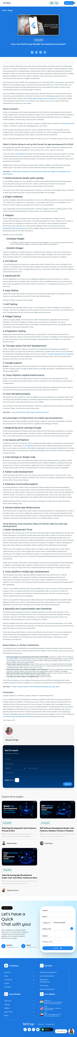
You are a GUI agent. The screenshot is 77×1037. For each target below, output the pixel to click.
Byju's (6, 1015)
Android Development (48, 972)
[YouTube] (37, 1029)
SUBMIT (56, 948)
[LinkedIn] (29, 1029)
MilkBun (7, 1008)
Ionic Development (47, 976)
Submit (67, 784)
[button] (57, 3)
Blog (6, 976)
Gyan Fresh (8, 1012)
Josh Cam (7, 1001)
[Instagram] (33, 1029)
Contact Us (8, 980)
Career (6, 983)
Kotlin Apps (44, 986)
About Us (7, 972)
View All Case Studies (10, 1019)
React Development (47, 989)
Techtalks (7, 987)
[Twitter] (25, 1029)
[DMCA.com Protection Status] (47, 1029)
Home (4, 10)
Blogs (10, 10)
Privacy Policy (50, 1024)
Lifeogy (7, 1004)
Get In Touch (69, 3)
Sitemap (40, 1024)
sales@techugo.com (12, 947)
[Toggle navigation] (74, 3)
